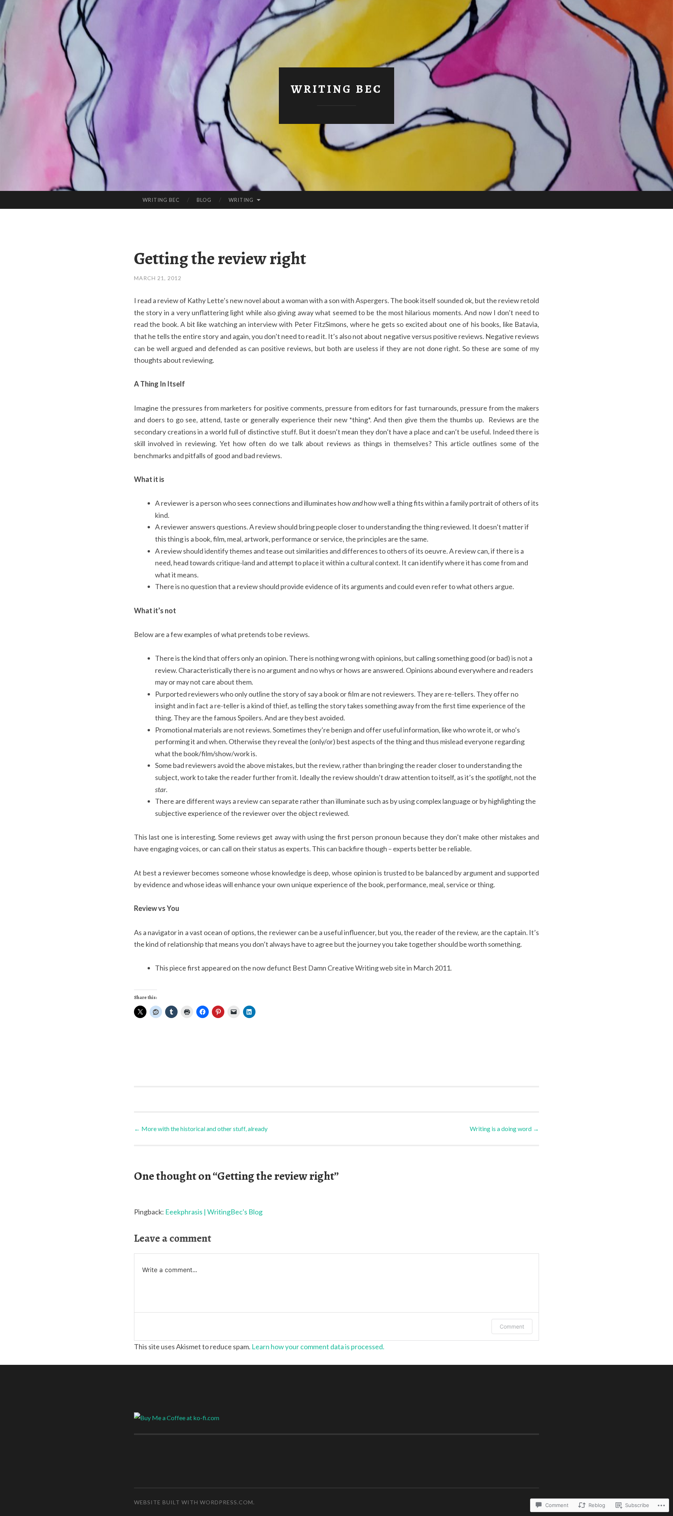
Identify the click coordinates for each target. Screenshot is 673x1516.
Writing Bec (336, 89)
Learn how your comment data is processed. (318, 1346)
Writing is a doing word (504, 1128)
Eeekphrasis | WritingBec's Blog (214, 1211)
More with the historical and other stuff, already (201, 1128)
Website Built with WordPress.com (193, 1502)
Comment (512, 1326)
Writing (241, 200)
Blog (204, 200)
